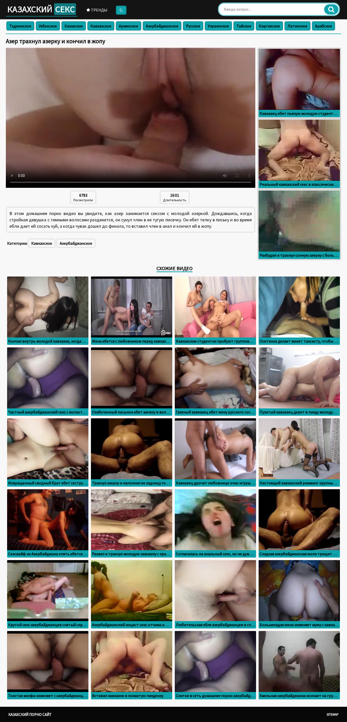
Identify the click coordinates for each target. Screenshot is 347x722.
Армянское (128, 25)
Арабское (323, 25)
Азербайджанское (162, 25)
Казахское (74, 25)
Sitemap (333, 714)
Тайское (243, 25)
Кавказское (100, 25)
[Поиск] (331, 9)
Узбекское (48, 25)
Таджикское (20, 25)
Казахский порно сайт (30, 714)
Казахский (41, 9)
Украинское (218, 25)
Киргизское (269, 25)
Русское (193, 25)
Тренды (98, 9)
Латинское (297, 25)
